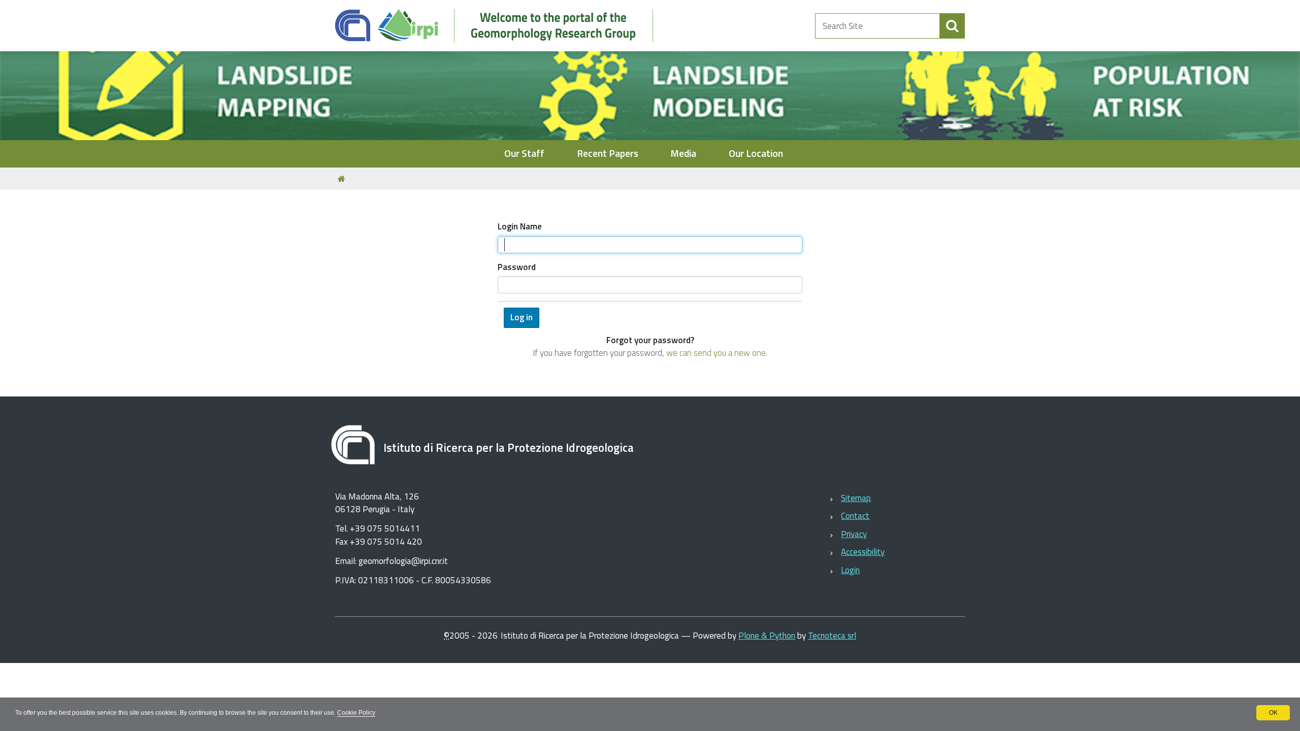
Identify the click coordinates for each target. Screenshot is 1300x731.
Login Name (520, 226)
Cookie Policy (356, 712)
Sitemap (856, 498)
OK (1273, 712)
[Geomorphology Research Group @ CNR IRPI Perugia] (499, 25)
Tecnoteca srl (832, 635)
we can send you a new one (716, 352)
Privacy (854, 534)
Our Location (756, 153)
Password (517, 267)
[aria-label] (952, 26)
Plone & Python (766, 635)
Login (850, 570)
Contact (855, 515)
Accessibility (863, 551)
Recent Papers (607, 153)
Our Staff (524, 153)
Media (683, 153)
